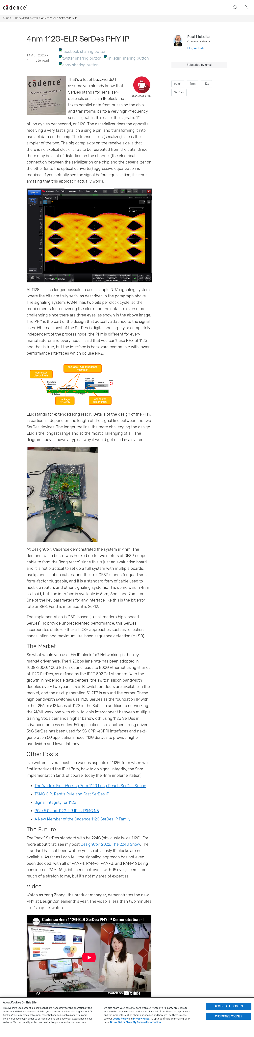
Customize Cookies (228, 1016)
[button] (235, 7)
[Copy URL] (78, 64)
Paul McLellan (199, 37)
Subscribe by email (199, 65)
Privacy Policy (141, 1018)
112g (206, 83)
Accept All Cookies (229, 1006)
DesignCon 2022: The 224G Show (110, 844)
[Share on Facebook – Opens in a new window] (82, 51)
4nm (193, 83)
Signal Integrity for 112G (55, 802)
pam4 (178, 83)
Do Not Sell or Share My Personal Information (135, 1022)
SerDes (179, 92)
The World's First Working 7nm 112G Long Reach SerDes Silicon (90, 785)
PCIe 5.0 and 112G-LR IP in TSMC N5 (67, 810)
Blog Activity (196, 48)
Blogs (7, 18)
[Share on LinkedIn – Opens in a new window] (126, 58)
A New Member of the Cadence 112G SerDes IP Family (83, 819)
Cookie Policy (120, 1018)
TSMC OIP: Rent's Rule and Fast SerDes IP (72, 794)
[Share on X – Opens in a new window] (80, 58)
